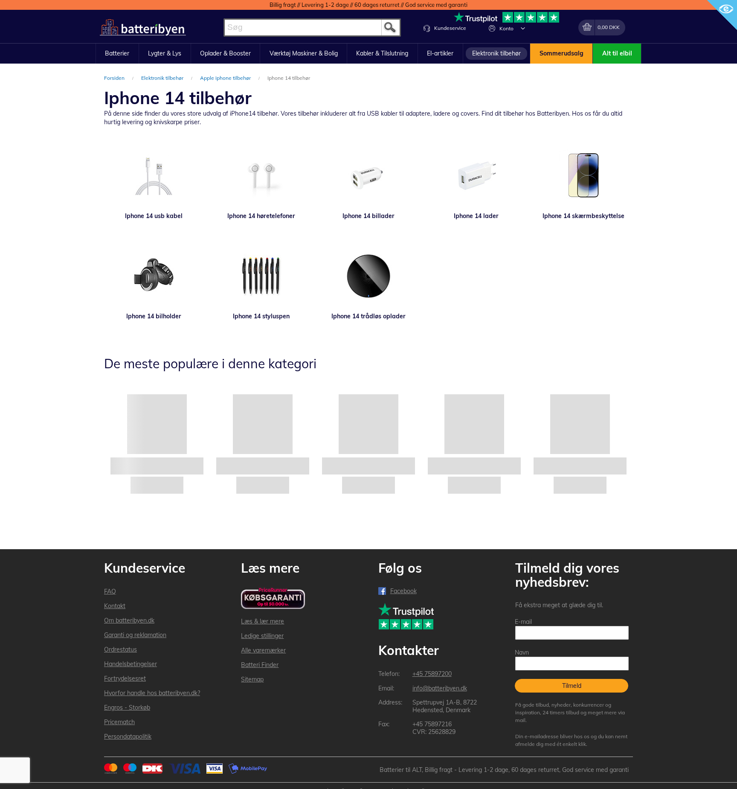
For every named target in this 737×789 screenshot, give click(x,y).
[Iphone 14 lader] (476, 175)
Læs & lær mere (262, 621)
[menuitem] (117, 54)
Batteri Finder (260, 665)
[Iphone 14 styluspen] (261, 276)
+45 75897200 (432, 674)
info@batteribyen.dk (439, 688)
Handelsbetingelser (130, 664)
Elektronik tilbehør (163, 78)
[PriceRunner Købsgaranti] (273, 599)
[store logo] (143, 27)
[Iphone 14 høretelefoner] (261, 175)
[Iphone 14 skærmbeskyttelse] (583, 175)
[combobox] (312, 27)
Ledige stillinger (262, 636)
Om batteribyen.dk (129, 620)
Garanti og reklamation (135, 635)
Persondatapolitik (127, 736)
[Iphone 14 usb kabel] (153, 175)
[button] (523, 28)
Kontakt (114, 606)
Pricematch (119, 722)
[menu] (368, 54)
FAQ (110, 591)
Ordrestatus (120, 649)
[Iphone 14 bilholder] (153, 276)
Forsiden (115, 78)
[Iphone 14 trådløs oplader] (368, 276)
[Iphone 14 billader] (368, 175)
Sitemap (252, 679)
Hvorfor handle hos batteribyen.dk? (152, 693)
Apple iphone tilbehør (226, 78)
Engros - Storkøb (127, 707)
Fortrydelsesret (125, 678)
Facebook (403, 591)
